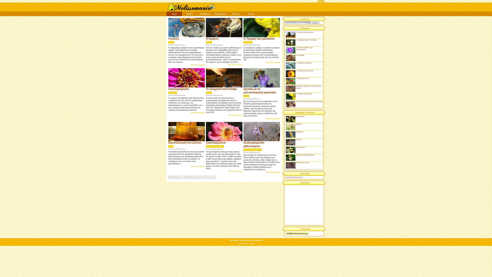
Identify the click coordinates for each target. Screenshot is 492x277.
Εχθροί (209, 42)
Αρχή (174, 13)
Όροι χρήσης (233, 240)
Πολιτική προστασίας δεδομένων (251, 240)
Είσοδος (321, 1)
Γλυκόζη (173, 38)
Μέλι (171, 146)
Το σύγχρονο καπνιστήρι (221, 89)
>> (214, 177)
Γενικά (171, 42)
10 (192, 177)
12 (200, 177)
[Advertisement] (304, 204)
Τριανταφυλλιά (216, 142)
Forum (251, 13)
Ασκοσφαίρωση (178, 89)
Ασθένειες (172, 92)
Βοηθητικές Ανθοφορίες (215, 146)
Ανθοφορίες (220, 13)
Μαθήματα (205, 13)
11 (196, 177)
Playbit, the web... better (246, 244)
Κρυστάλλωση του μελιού (184, 142)
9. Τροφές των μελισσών (259, 38)
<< (204, 177)
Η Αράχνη (212, 38)
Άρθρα (189, 13)
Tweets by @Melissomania (294, 177)
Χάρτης (235, 13)
